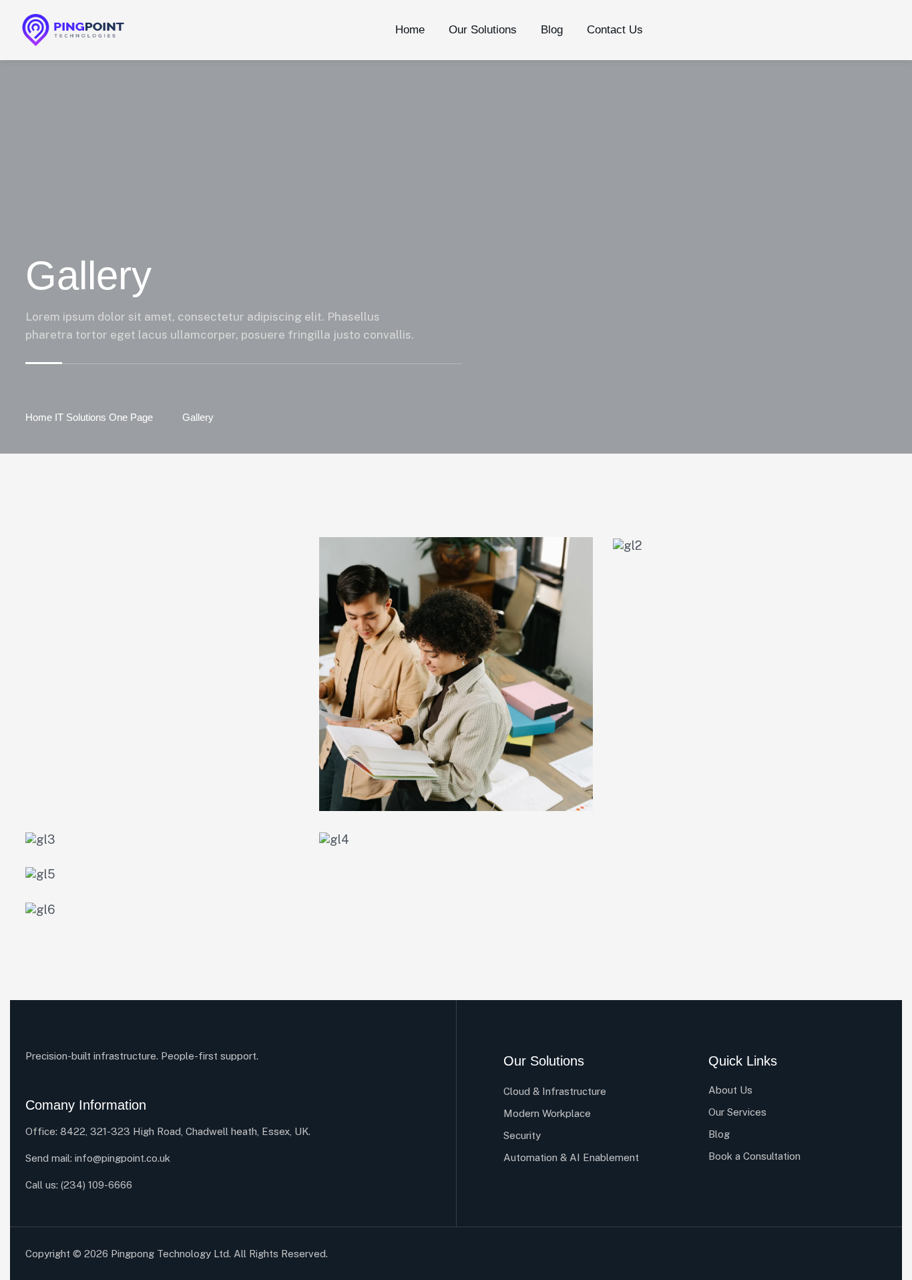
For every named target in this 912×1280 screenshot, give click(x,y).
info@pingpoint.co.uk (122, 1158)
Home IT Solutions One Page (89, 417)
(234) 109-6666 (96, 1184)
